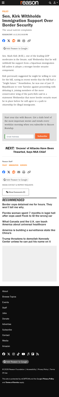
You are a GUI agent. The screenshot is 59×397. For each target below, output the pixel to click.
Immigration (13, 165)
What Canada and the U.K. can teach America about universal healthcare (24, 223)
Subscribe (42, 136)
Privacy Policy (43, 369)
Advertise (6, 324)
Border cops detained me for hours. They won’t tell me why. (27, 205)
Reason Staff (7, 34)
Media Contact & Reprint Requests (17, 185)
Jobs (4, 313)
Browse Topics (9, 296)
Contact (6, 335)
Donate (5, 318)
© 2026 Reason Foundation (13, 369)
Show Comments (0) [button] (16, 192)
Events (5, 302)
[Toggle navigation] (3, 3)
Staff (4, 307)
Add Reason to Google (16, 48)
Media (5, 340)
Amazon (6, 346)
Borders (23, 165)
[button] (56, 2)
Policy (5, 11)
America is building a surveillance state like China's (28, 231)
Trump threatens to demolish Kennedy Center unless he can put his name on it (26, 240)
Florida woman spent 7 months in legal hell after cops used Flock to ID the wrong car (28, 214)
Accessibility (31, 369)
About (5, 291)
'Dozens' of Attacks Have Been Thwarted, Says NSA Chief (29, 150)
